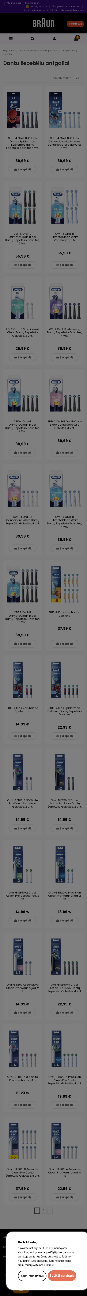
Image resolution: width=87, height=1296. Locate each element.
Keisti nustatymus (32, 1275)
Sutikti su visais (62, 1276)
